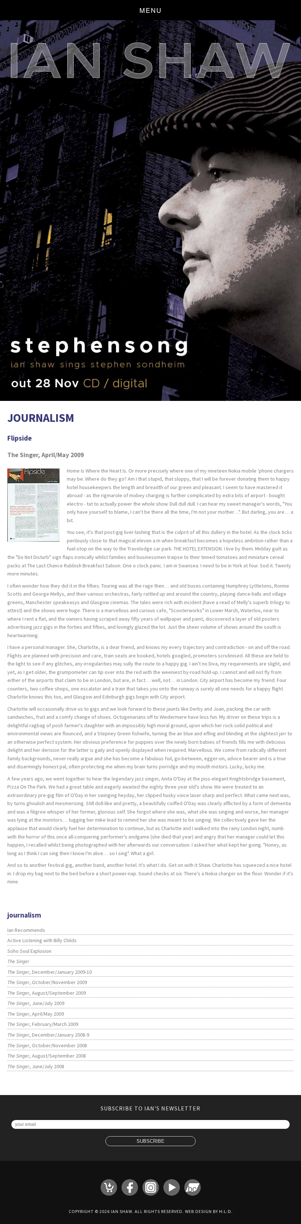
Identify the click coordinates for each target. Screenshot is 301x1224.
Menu (150, 10)
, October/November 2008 (47, 1045)
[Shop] (109, 1187)
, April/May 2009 (35, 1014)
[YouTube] (171, 1187)
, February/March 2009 (42, 1024)
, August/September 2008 (46, 1055)
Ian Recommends (26, 930)
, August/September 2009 (46, 993)
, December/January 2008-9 (48, 1034)
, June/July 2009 (35, 1003)
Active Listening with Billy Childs (42, 940)
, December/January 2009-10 (49, 972)
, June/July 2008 (35, 1066)
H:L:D (225, 1211)
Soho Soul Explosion (29, 951)
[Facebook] (130, 1187)
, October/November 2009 (47, 982)
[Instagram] (150, 1187)
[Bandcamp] (192, 1187)
